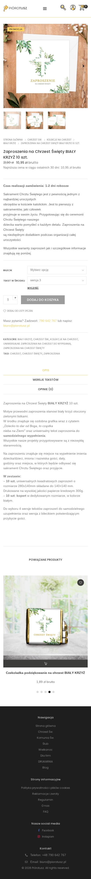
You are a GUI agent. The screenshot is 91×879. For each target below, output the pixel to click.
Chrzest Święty (32, 353)
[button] (83, 66)
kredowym (68, 491)
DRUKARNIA (45, 761)
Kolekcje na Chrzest (59, 139)
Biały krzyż (9, 143)
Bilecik (7, 270)
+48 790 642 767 (54, 855)
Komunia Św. (45, 738)
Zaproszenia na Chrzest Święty (24, 348)
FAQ (45, 811)
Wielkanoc (45, 750)
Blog (45, 767)
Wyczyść (33, 288)
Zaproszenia (52, 353)
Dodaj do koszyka (43, 300)
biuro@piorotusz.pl (16, 325)
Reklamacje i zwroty (45, 794)
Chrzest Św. (35, 139)
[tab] (45, 370)
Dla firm (45, 755)
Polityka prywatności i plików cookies (45, 788)
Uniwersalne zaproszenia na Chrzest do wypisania (37, 343)
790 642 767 (48, 320)
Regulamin (45, 800)
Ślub (45, 744)
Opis (45, 370)
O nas (45, 806)
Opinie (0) (45, 389)
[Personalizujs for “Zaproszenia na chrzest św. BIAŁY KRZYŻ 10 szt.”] (45, 663)
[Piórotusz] (15, 9)
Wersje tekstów (46, 380)
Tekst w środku (14, 280)
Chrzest (15, 353)
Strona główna (13, 139)
